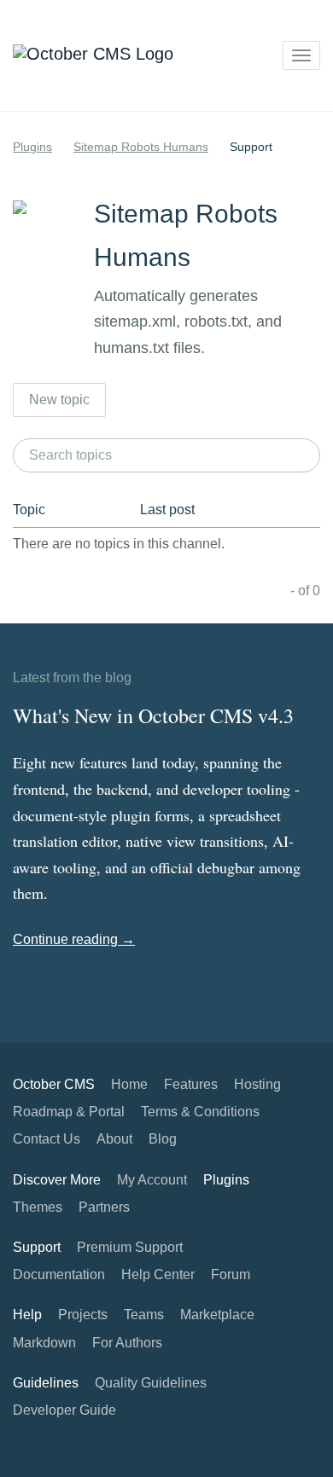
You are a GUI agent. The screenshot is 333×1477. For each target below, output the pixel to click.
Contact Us (46, 1139)
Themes (37, 1207)
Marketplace (217, 1314)
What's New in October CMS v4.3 (153, 715)
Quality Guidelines (151, 1383)
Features (191, 1084)
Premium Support (130, 1247)
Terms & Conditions (200, 1111)
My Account (152, 1180)
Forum (230, 1274)
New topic (59, 399)
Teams (144, 1314)
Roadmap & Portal (69, 1111)
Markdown (44, 1342)
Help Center (158, 1274)
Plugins (32, 146)
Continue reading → (74, 939)
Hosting (257, 1084)
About (114, 1139)
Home (129, 1084)
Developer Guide (64, 1410)
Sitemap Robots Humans (140, 146)
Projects (83, 1314)
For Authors (127, 1342)
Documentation (59, 1274)
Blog (163, 1139)
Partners (104, 1207)
